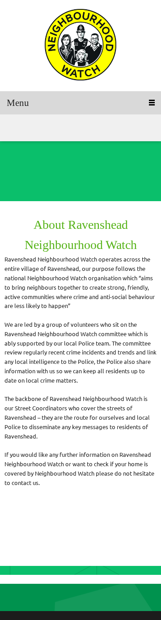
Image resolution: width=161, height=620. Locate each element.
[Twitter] (24, 128)
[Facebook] (11, 128)
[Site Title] (80, 45)
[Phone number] (11, 179)
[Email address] (24, 179)
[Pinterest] (38, 128)
